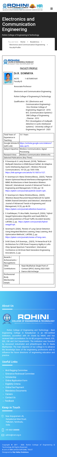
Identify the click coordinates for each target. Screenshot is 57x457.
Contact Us (10, 397)
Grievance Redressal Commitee (19, 374)
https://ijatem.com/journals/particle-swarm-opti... (26, 191)
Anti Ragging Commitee (16, 370)
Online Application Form (16, 380)
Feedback (9, 401)
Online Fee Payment (14, 387)
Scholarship (10, 377)
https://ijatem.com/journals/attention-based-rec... (26, 209)
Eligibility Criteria (12, 384)
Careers (9, 394)
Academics (34, 42)
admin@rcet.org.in (13, 435)
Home (22, 42)
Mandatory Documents (16, 391)
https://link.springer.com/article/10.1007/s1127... (25, 172)
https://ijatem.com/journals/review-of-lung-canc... (26, 237)
